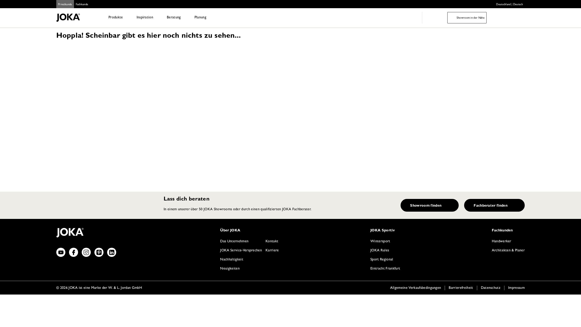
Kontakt (272, 241)
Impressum (516, 288)
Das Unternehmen (234, 241)
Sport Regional (381, 260)
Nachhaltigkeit (231, 260)
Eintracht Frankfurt (385, 269)
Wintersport (380, 241)
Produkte (115, 18)
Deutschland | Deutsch (509, 4)
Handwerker (501, 241)
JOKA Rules (379, 251)
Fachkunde (82, 4)
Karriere (272, 251)
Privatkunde (65, 4)
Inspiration (145, 18)
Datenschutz (491, 288)
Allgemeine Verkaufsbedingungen (415, 288)
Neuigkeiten (230, 269)
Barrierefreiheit (461, 288)
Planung (200, 18)
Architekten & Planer (508, 251)
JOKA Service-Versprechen (241, 251)
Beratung (174, 18)
